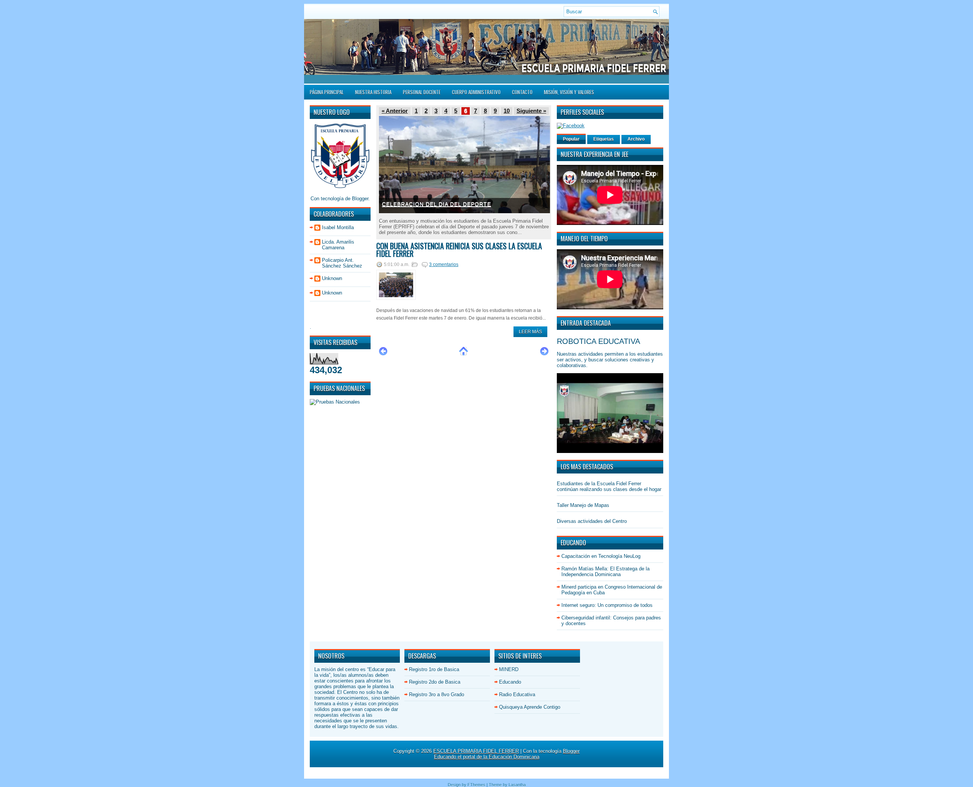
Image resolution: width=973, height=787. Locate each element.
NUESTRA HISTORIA (373, 92)
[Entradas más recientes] (383, 354)
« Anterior (395, 111)
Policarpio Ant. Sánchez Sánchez (342, 263)
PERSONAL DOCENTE (422, 92)
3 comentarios (443, 264)
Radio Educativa (517, 694)
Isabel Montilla (338, 227)
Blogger (360, 198)
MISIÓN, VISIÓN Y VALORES (569, 92)
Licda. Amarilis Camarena (338, 244)
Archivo (636, 139)
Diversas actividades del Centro (592, 521)
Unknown (332, 278)
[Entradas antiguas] (544, 354)
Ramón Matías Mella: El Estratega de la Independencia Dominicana (605, 571)
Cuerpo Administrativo (476, 92)
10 (507, 111)
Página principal (327, 92)
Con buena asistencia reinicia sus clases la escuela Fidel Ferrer (459, 249)
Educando (510, 682)
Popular (571, 139)
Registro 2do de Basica (434, 682)
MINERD (508, 669)
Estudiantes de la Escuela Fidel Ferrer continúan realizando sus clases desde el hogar (609, 486)
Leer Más (530, 331)
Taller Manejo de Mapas (583, 505)
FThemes (476, 784)
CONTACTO (522, 92)
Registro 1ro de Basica (434, 669)
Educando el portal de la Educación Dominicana (486, 757)
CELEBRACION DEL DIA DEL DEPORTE (436, 204)
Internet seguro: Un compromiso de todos (607, 605)
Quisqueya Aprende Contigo (529, 707)
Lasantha (517, 784)
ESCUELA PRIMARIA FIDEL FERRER (476, 751)
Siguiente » (531, 111)
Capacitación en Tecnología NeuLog (600, 556)
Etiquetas (603, 139)
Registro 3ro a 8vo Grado (436, 694)
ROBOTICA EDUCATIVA (598, 341)
